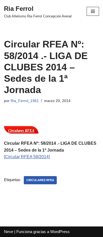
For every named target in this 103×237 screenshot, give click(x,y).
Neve (8, 231)
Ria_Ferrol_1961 (25, 101)
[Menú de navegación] (93, 11)
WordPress (60, 231)
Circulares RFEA (40, 180)
